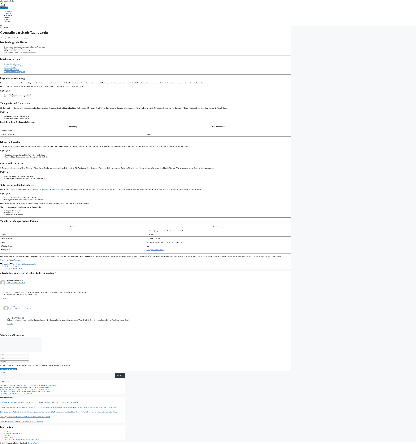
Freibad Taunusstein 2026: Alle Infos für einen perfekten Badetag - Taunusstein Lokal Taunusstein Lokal (36, 407)
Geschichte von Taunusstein (11, 266)
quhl (8, 260)
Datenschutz (8, 437)
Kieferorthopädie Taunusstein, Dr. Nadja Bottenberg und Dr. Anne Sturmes (25, 391)
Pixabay (16, 260)
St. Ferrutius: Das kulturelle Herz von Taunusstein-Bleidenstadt (28, 417)
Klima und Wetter (10, 68)
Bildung (7, 19)
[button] (1, 3)
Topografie (32, 264)
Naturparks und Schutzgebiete (14, 72)
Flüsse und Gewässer (11, 70)
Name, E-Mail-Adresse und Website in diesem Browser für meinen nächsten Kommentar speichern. (37, 365)
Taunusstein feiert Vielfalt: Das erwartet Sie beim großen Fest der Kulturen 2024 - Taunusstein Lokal (34, 412)
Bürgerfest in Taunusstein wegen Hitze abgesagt (16, 393)
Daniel (12, 306)
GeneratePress (32, 443)
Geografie (18, 264)
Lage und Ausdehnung (12, 64)
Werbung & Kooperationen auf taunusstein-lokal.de (22, 439)
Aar (13, 264)
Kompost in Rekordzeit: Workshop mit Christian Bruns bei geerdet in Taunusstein (28, 385)
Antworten (6, 298)
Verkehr (7, 21)
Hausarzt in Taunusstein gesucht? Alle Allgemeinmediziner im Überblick (53, 402)
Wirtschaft (7, 14)
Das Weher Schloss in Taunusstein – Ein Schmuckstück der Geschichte (98, 407)
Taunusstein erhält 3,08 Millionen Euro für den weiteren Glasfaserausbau (25, 387)
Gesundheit (8, 15)
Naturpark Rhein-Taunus (51, 189)
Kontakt (7, 431)
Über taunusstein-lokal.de (13, 433)
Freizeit (6, 17)
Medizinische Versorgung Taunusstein (13, 402)
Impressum (8, 435)
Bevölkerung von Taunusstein (12, 268)
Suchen (2, 372)
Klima (25, 264)
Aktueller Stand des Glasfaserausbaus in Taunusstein (25, 422)
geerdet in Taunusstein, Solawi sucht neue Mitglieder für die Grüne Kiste (25, 389)
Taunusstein (8, 12)
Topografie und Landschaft (13, 66)
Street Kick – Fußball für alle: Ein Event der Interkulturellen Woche (94, 412)
